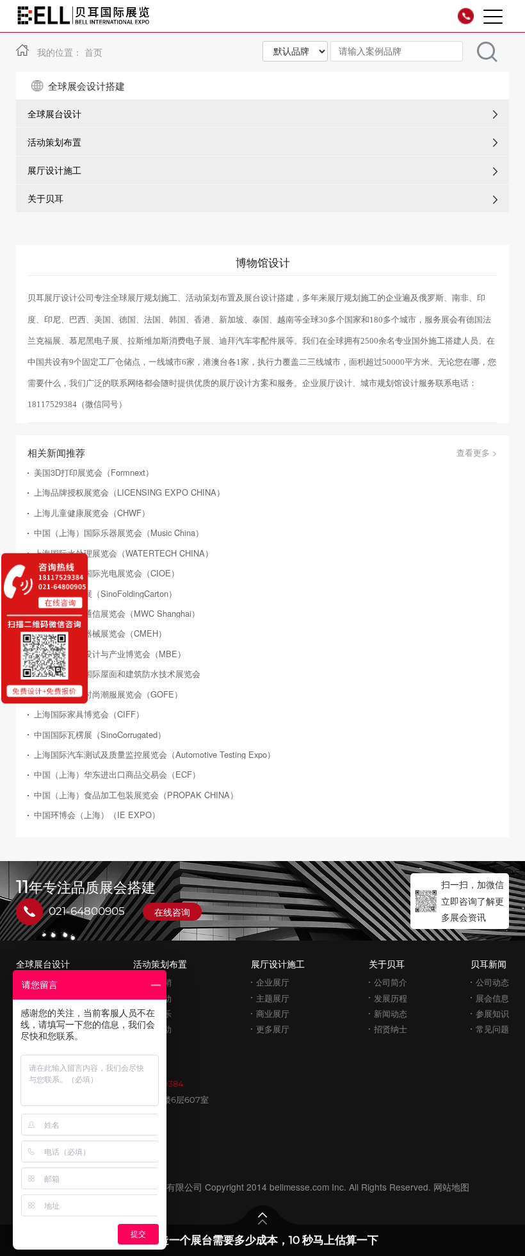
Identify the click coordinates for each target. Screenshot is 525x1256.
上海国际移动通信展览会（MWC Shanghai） (117, 613)
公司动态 (492, 982)
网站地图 (451, 1186)
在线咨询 (172, 911)
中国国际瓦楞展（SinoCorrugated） (100, 734)
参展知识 (492, 1013)
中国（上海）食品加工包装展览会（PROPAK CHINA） (136, 795)
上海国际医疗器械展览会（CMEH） (100, 633)
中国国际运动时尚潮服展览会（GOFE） (108, 694)
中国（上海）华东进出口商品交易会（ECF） (117, 774)
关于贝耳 (45, 198)
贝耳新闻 (488, 963)
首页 (93, 52)
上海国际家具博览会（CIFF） (89, 714)
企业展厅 (272, 982)
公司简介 (390, 982)
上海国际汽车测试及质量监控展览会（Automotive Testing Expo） (154, 754)
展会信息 (492, 998)
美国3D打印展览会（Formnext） (94, 472)
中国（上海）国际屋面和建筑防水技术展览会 (117, 673)
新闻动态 (390, 1013)
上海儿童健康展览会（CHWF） (92, 512)
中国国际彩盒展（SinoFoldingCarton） (105, 593)
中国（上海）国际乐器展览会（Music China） (119, 532)
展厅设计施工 (54, 170)
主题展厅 (272, 998)
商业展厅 (272, 1013)
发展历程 (390, 998)
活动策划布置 (54, 142)
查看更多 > (476, 452)
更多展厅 (272, 1029)
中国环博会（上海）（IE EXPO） (97, 814)
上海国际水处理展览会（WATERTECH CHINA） (123, 553)
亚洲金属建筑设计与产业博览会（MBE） (110, 653)
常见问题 (492, 1029)
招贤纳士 (390, 1029)
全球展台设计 (54, 113)
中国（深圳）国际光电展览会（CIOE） (106, 573)
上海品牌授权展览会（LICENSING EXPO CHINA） (129, 492)
